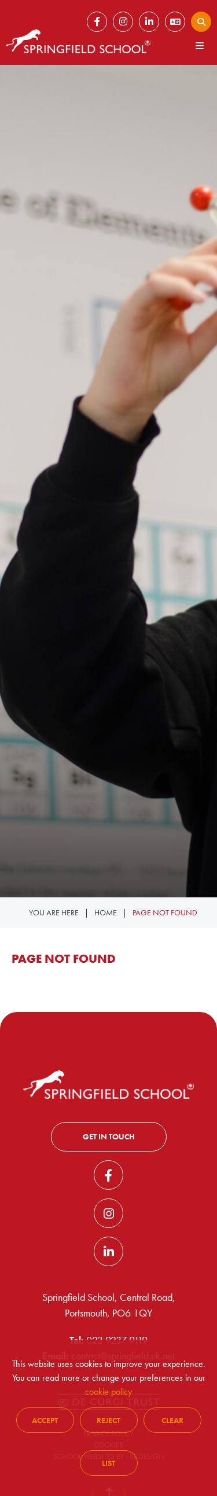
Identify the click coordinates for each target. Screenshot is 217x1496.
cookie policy (108, 1391)
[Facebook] (108, 1175)
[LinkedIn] (108, 1251)
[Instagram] (108, 1213)
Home (105, 912)
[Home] (78, 41)
